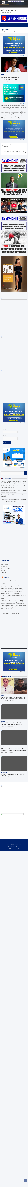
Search (25, 473)
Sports (3, 74)
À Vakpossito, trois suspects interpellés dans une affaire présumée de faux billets (13, 749)
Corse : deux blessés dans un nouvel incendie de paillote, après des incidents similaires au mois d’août (13, 597)
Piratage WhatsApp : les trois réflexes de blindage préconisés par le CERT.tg (13, 723)
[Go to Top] (25, 1180)
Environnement (4, 772)
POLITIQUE (4, 572)
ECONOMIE (4, 566)
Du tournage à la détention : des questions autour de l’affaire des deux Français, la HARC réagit (13, 699)
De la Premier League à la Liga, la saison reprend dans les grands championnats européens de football (13, 581)
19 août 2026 (4, 700)
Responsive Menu (25, 6)
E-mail (5, 435)
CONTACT (3, 563)
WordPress (18, 848)
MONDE (3, 570)
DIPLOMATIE (4, 565)
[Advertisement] (14, 542)
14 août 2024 (4, 82)
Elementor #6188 (5, 568)
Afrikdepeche (8, 10)
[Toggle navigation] (3, 25)
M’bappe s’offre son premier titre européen (12, 145)
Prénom (5, 429)
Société (3, 721)
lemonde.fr (7, 577)
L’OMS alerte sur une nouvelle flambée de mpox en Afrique (14, 152)
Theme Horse (16, 846)
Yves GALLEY (11, 82)
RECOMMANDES (6, 676)
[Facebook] (14, 842)
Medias (2, 695)
